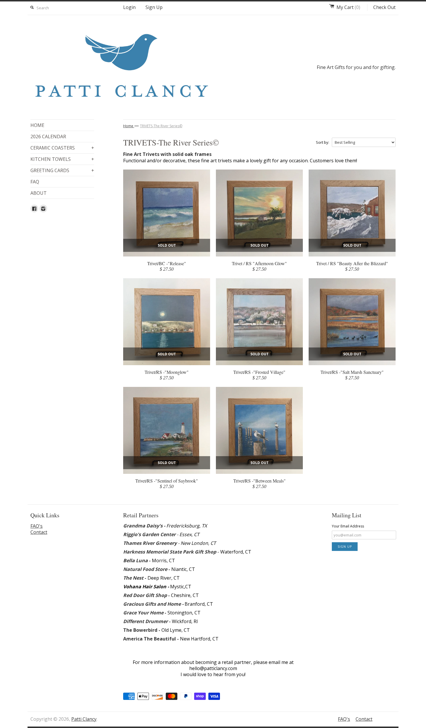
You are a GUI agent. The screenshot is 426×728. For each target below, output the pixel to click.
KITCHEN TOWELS (62, 159)
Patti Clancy (84, 719)
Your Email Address (348, 526)
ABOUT (38, 193)
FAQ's (36, 526)
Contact (38, 532)
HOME (37, 125)
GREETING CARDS (62, 170)
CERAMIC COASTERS (62, 148)
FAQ (34, 182)
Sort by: (322, 142)
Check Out (384, 7)
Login (129, 7)
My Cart (348, 7)
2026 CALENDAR (48, 136)
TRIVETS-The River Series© (161, 125)
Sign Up (154, 7)
